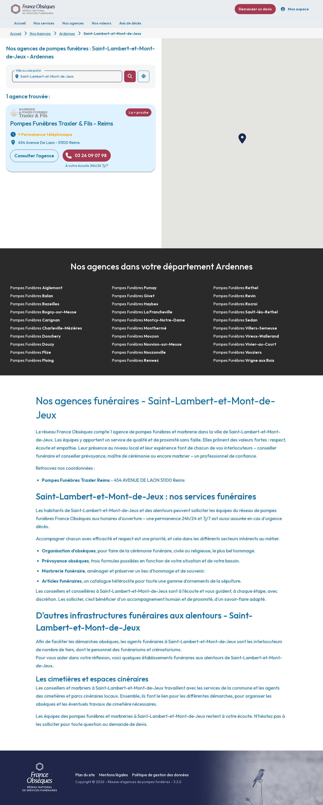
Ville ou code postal (28, 70)
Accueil (15, 33)
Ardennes (67, 33)
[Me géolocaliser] (143, 76)
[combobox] (69, 76)
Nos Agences (40, 33)
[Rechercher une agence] (130, 76)
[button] (242, 138)
